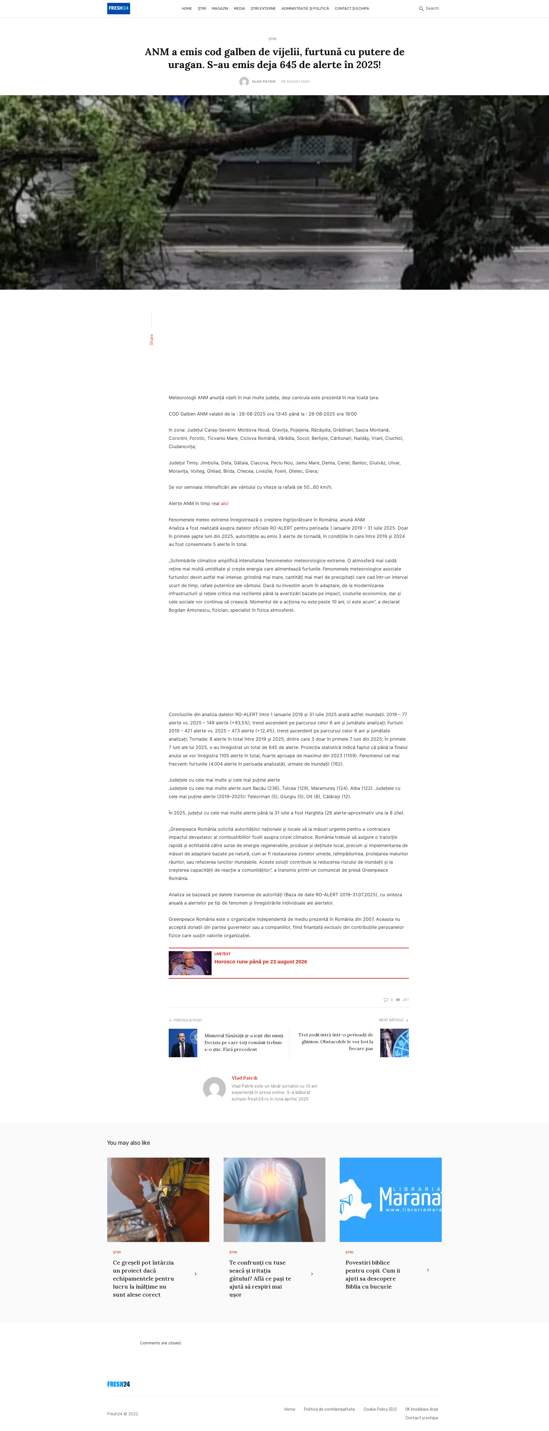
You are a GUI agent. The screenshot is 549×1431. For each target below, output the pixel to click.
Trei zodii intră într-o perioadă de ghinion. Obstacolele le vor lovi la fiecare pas (336, 1041)
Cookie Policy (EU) (380, 1409)
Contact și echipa (352, 8)
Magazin (220, 8)
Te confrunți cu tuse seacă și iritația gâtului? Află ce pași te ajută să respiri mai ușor (260, 1278)
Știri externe (263, 8)
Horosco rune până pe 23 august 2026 (260, 962)
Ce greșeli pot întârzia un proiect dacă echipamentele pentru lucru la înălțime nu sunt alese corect (143, 1278)
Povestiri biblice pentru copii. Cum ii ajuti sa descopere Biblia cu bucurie (372, 1274)
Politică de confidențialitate (329, 1409)
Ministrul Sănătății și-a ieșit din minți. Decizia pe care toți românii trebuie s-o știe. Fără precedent (244, 1042)
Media (239, 8)
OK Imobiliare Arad (421, 1409)
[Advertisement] (289, 345)
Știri (202, 8)
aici (224, 503)
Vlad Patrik (264, 82)
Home (187, 8)
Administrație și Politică (305, 8)
